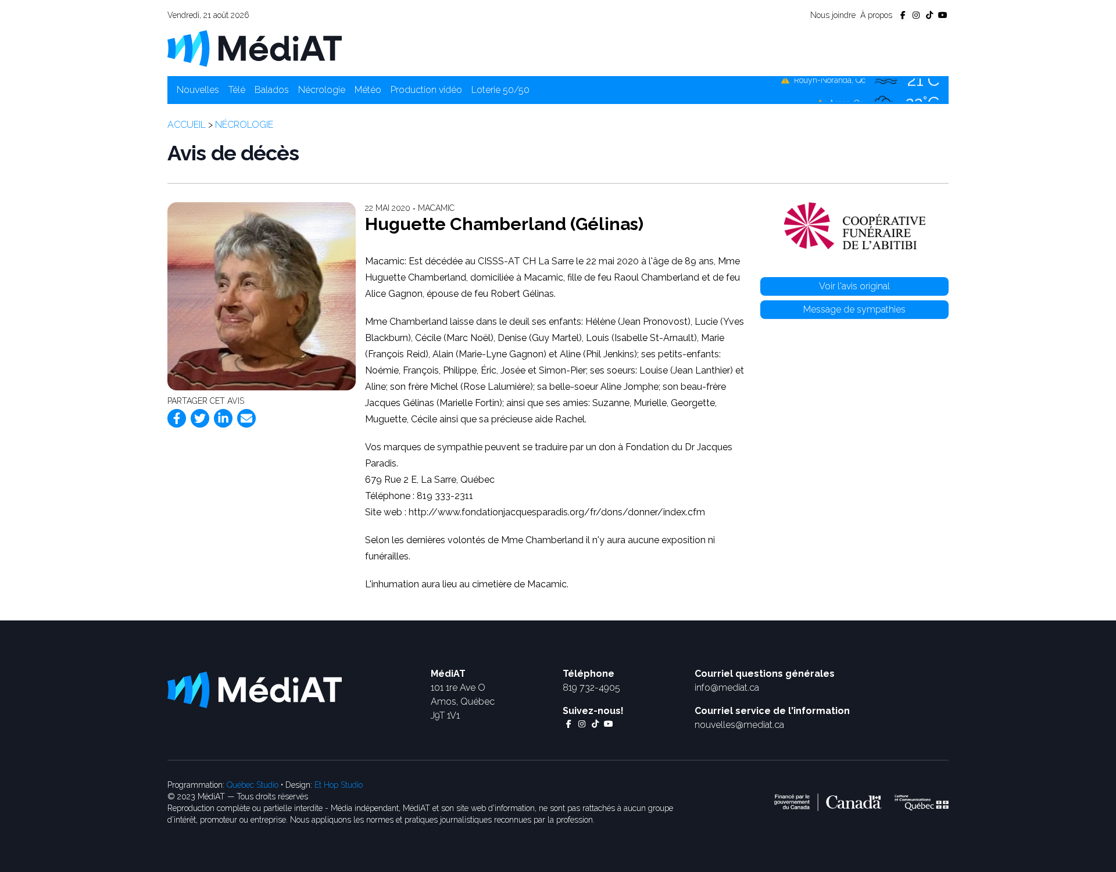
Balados (272, 89)
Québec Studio (252, 785)
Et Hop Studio (338, 785)
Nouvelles (198, 89)
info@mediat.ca (727, 687)
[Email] (246, 418)
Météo (368, 89)
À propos (876, 15)
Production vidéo (426, 89)
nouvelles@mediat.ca (739, 724)
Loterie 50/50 (500, 89)
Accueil (186, 124)
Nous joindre (833, 15)
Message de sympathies (854, 309)
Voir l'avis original (854, 286)
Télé (236, 89)
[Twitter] (200, 418)
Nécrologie (321, 89)
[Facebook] (176, 418)
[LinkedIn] (223, 418)
